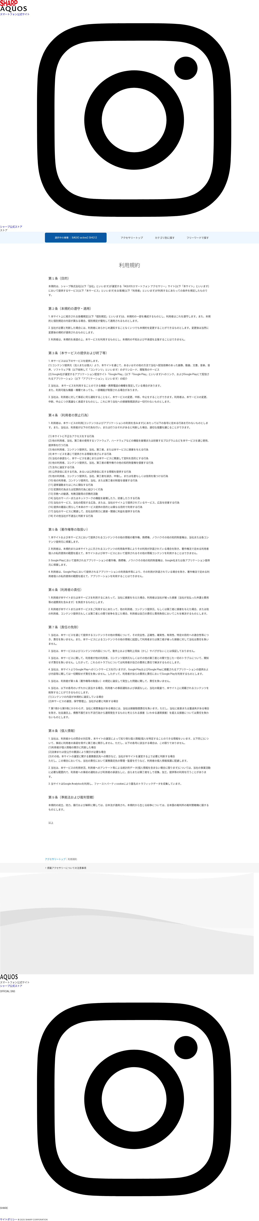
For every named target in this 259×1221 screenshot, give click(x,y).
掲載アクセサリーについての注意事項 (66, 868)
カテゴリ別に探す (165, 237)
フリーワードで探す (198, 237)
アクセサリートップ (132, 237)
